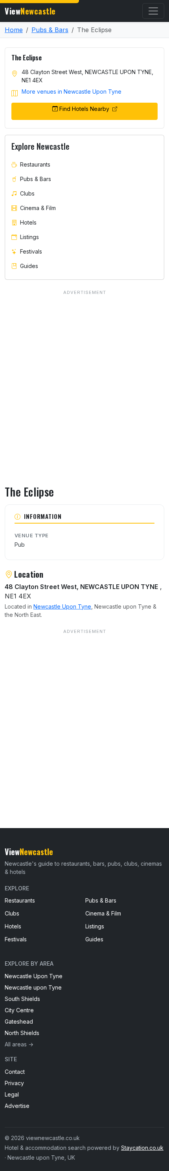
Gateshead (19, 1021)
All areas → (19, 1044)
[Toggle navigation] (153, 11)
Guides (29, 266)
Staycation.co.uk (142, 1147)
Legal (12, 1094)
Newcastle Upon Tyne (62, 606)
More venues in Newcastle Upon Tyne (71, 91)
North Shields (22, 1033)
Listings (29, 237)
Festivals (31, 251)
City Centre (19, 1010)
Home (14, 30)
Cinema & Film (38, 208)
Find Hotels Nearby (85, 108)
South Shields (22, 998)
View (30, 11)
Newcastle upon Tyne (33, 987)
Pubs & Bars (49, 30)
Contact (15, 1071)
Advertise (17, 1105)
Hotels (28, 222)
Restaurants (35, 164)
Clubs (27, 193)
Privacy (14, 1083)
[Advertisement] (84, 712)
